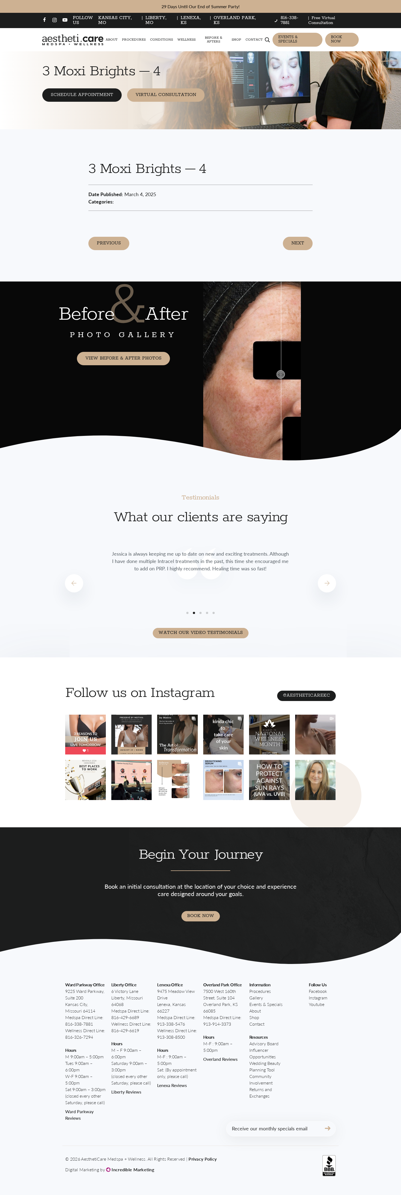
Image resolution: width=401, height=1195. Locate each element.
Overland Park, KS (235, 20)
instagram (318, 998)
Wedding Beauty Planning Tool (264, 1066)
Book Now (336, 39)
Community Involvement (261, 1079)
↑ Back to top (367, 1166)
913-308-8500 (171, 1037)
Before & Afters (213, 39)
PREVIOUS (109, 243)
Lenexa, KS (191, 20)
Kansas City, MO (115, 20)
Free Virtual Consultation (321, 20)
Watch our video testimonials (200, 632)
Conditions (161, 40)
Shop (236, 40)
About (112, 40)
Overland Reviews (220, 1059)
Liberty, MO (156, 20)
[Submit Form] (328, 1128)
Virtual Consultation (166, 94)
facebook (318, 991)
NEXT (297, 243)
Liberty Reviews (126, 1092)
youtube (316, 1004)
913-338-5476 (171, 1024)
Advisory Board (264, 1043)
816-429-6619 (125, 1030)
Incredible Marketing (132, 1169)
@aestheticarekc (306, 695)
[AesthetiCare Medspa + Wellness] (72, 39)
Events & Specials (288, 39)
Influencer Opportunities (262, 1053)
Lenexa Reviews (172, 1085)
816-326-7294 (79, 1037)
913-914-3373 (217, 1024)
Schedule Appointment (82, 94)
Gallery (256, 998)
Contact (254, 40)
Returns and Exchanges (260, 1092)
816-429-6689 (125, 1017)
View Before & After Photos (123, 358)
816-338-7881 (79, 1024)
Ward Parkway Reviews (79, 1114)
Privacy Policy (202, 1159)
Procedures (134, 40)
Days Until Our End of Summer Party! (200, 6)
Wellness (186, 40)
